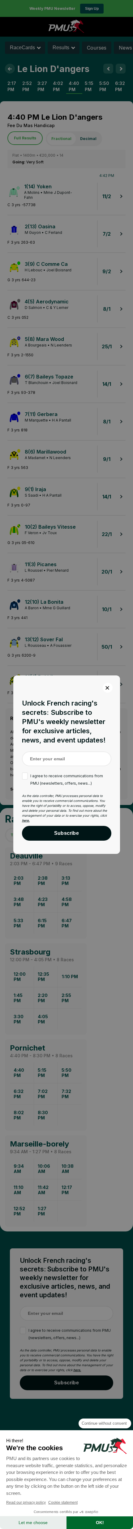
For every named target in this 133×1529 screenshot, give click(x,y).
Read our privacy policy (26, 1502)
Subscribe (66, 833)
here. (26, 820)
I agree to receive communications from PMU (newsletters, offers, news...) (66, 780)
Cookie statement (63, 1502)
